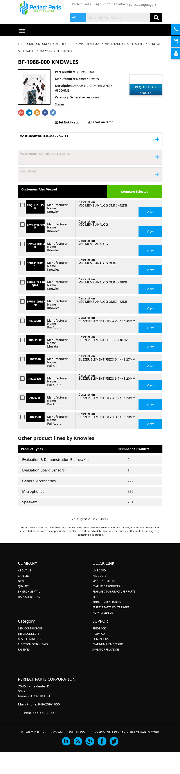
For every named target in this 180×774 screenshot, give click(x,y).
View (150, 212)
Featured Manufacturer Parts (113, 591)
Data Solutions (29, 597)
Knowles (46, 51)
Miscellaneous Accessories (124, 44)
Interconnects (29, 634)
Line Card (99, 570)
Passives (24, 649)
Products (99, 576)
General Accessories (39, 481)
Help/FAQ (98, 634)
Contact (179, 30)
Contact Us (100, 639)
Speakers (30, 502)
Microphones (33, 491)
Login (179, 54)
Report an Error (102, 122)
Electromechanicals (33, 644)
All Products (65, 44)
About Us (24, 570)
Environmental (29, 591)
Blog (95, 597)
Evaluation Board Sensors (43, 470)
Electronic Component (35, 44)
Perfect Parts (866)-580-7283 (92, 4)
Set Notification (69, 122)
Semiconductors (30, 628)
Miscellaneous (89, 44)
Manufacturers (103, 581)
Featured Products (106, 586)
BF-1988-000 (64, 51)
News (21, 581)
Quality (23, 586)
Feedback (121, 4)
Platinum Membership (107, 644)
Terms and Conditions (66, 732)
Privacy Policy (32, 732)
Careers (23, 576)
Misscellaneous (29, 639)
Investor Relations (105, 649)
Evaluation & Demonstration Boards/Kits (56, 459)
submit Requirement (179, 42)
